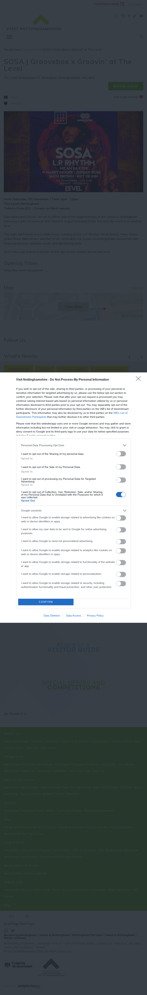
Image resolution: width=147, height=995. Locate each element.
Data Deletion (52, 615)
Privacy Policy (95, 615)
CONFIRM (46, 601)
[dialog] (73, 497)
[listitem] (73, 445)
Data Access (73, 615)
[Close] (139, 379)
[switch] (121, 453)
